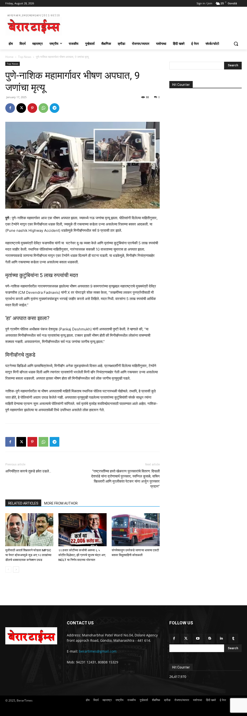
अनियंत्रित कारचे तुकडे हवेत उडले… (28, 471)
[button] (236, 43)
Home (9, 57)
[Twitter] (186, 638)
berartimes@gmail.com (98, 651)
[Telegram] (54, 108)
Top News (24, 57)
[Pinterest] (32, 108)
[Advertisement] (118, 24)
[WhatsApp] (43, 108)
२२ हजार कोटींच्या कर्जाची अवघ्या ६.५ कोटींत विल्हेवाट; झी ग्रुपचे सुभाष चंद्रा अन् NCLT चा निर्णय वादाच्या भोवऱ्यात (81, 555)
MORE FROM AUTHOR (61, 503)
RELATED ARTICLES (23, 503)
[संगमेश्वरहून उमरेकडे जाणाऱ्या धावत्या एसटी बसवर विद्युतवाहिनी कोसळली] (136, 529)
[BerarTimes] (31, 635)
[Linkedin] (221, 638)
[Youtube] (197, 638)
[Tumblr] (233, 638)
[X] (21, 108)
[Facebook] (10, 108)
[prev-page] (8, 569)
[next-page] (16, 569)
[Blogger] (209, 638)
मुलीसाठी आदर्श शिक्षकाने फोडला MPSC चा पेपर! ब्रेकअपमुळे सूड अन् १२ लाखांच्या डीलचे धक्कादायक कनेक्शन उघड (28, 555)
